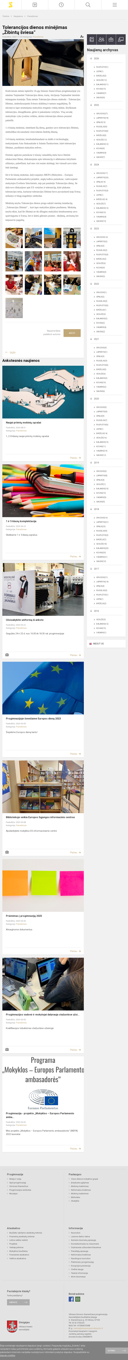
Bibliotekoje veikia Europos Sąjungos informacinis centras (40, 817)
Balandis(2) (101, 318)
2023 (96, 228)
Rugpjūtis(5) (102, 131)
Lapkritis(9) (101, 412)
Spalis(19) (101, 122)
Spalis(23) (101, 526)
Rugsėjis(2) (101, 250)
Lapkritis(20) (102, 177)
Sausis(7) (100, 157)
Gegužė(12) (101, 80)
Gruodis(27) (102, 114)
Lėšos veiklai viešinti (18, 1240)
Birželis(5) (101, 135)
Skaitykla (75, 1201)
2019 (96, 462)
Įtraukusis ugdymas (80, 1182)
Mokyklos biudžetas (18, 1251)
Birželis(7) (101, 539)
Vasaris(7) (101, 93)
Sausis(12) (101, 455)
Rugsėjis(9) (101, 127)
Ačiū (72, 333)
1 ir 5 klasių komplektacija (21, 521)
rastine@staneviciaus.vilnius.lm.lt (88, 1328)
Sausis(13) (101, 221)
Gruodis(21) (102, 577)
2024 (96, 164)
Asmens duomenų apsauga (83, 1240)
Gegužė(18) (101, 544)
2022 (96, 284)
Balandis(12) (102, 144)
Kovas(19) (101, 628)
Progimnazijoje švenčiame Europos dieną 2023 (33, 718)
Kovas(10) (101, 212)
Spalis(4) (100, 480)
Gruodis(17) (102, 173)
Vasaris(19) (101, 451)
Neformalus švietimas (81, 1190)
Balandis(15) (102, 442)
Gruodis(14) (102, 237)
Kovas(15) (101, 89)
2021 (96, 339)
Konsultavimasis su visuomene (85, 1244)
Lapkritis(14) (102, 582)
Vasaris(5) (101, 497)
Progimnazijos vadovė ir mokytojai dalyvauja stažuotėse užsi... (42, 1014)
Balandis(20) (102, 548)
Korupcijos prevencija (81, 1266)
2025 (96, 105)
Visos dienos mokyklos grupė (84, 1179)
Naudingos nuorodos (80, 1258)
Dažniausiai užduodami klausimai (86, 1247)
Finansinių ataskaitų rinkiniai (21, 1236)
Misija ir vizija (15, 1179)
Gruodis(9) (101, 407)
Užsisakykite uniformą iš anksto (25, 619)
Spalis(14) (101, 182)
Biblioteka (75, 1197)
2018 (96, 509)
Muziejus (13, 1193)
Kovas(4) (100, 268)
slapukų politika (7, 1355)
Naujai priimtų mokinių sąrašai (23, 422)
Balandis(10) (102, 489)
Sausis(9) (100, 97)
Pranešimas (32, 16)
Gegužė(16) (101, 438)
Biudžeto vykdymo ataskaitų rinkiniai (25, 1233)
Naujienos (18, 16)
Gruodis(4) (101, 348)
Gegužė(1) (101, 484)
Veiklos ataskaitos (17, 1258)
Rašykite (13, 1302)
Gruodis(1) (101, 292)
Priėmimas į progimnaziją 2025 (24, 915)
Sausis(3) (100, 276)
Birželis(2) (101, 259)
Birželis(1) (101, 310)
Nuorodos (75, 1233)
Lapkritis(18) (102, 118)
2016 (96, 611)
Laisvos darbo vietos (80, 1236)
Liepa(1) (99, 71)
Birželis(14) (101, 199)
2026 (96, 58)
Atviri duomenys (78, 1276)
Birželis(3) (101, 76)
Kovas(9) (100, 148)
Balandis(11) (102, 84)
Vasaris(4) (101, 153)
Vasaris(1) (101, 633)
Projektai (13, 1244)
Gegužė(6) (101, 263)
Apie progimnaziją (17, 1182)
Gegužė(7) (101, 204)
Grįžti (12, 352)
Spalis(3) (100, 246)
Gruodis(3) (101, 471)
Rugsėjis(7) (101, 186)
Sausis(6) (100, 391)
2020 (96, 398)
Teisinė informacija (79, 1273)
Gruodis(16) (102, 518)
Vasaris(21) (101, 557)
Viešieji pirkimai (16, 1247)
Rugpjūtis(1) (102, 67)
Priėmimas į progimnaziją (82, 1262)
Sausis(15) (101, 561)
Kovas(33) (101, 553)
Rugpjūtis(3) (102, 191)
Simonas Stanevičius (18, 1186)
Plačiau (73, 458)
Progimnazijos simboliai (20, 1190)
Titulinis (6, 16)
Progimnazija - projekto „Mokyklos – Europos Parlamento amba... (40, 1115)
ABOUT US (98, 643)
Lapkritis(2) (101, 241)
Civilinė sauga (77, 1269)
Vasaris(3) (101, 272)
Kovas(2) (100, 323)
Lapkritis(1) (101, 352)
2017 (96, 569)
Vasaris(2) (101, 387)
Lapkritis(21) (102, 522)
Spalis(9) (100, 416)
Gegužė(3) (101, 314)
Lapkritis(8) (101, 475)
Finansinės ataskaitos (19, 1255)
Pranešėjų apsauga (79, 1251)
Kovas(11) (101, 446)
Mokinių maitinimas (80, 1186)
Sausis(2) (100, 332)
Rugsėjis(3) (101, 301)
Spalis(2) (100, 297)
